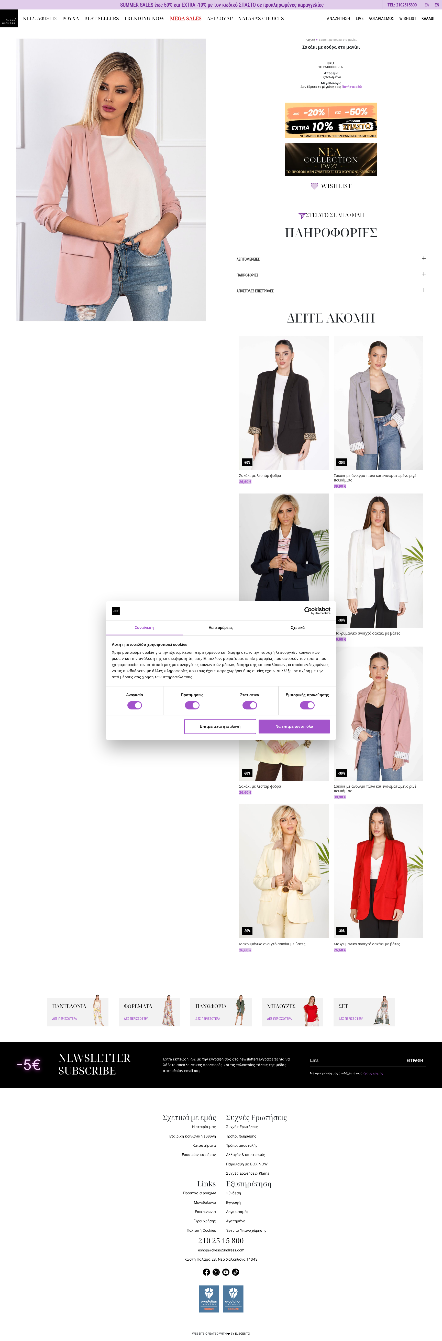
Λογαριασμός (237, 1211)
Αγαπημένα (236, 1221)
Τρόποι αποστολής (242, 1145)
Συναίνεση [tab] (144, 628)
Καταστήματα (204, 1145)
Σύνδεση (233, 1193)
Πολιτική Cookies (201, 1230)
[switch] (192, 708)
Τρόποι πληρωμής (241, 1136)
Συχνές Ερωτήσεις (242, 1126)
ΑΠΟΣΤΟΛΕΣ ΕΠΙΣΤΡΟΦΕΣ (255, 290)
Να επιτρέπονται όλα (294, 726)
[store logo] (9, 18)
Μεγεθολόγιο (205, 1202)
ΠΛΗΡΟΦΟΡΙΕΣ (247, 275)
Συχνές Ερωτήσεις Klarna (247, 1173)
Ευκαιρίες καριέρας (199, 1154)
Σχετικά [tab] (298, 628)
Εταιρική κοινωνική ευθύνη (192, 1136)
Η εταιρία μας (204, 1126)
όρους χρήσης (373, 1073)
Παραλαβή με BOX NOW (247, 1164)
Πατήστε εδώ (352, 87)
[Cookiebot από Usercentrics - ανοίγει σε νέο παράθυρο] (308, 611)
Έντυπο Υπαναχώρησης (246, 1230)
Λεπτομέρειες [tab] (221, 628)
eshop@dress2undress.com (221, 1250)
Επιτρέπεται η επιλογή (220, 726)
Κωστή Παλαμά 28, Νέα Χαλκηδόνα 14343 (221, 1259)
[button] (427, 4)
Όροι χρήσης (205, 1221)
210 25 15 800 (221, 1241)
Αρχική (310, 39)
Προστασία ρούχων (199, 1193)
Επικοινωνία (205, 1211)
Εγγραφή (233, 1202)
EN (437, 5)
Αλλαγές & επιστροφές (245, 1154)
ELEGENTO (242, 1333)
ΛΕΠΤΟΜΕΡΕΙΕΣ (248, 259)
